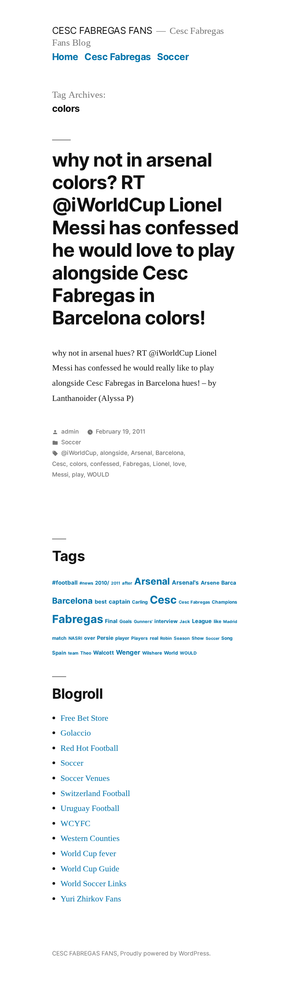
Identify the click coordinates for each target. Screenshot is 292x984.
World (171, 653)
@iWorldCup (79, 452)
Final (111, 621)
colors (78, 463)
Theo (85, 653)
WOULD (98, 474)
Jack (184, 621)
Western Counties (90, 838)
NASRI (75, 638)
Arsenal (141, 452)
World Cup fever (88, 853)
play (78, 474)
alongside (113, 452)
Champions (224, 602)
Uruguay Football (89, 808)
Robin (166, 638)
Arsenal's (185, 582)
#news (86, 583)
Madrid (230, 621)
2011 (115, 583)
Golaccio (75, 733)
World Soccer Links (93, 883)
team (73, 653)
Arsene (210, 583)
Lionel (161, 463)
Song (227, 638)
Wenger (128, 652)
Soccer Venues (85, 778)
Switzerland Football (95, 793)
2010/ (102, 583)
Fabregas (136, 463)
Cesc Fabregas (117, 56)
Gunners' (143, 621)
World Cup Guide (89, 868)
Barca (228, 582)
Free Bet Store (84, 718)
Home (65, 56)
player (122, 638)
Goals (125, 621)
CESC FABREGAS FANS (102, 30)
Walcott (103, 652)
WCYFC (75, 823)
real (154, 638)
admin (70, 431)
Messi (60, 474)
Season (182, 638)
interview (166, 621)
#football (65, 582)
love (179, 463)
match (59, 638)
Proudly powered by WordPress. (165, 953)
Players (139, 638)
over (89, 638)
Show (198, 638)
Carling (140, 602)
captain (119, 601)
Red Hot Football (89, 748)
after (127, 583)
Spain (59, 653)
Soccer (173, 56)
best (101, 601)
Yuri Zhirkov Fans (90, 898)
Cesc (59, 463)
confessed (104, 463)
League (202, 621)
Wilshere (152, 653)
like (217, 621)
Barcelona (170, 452)
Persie (105, 637)
